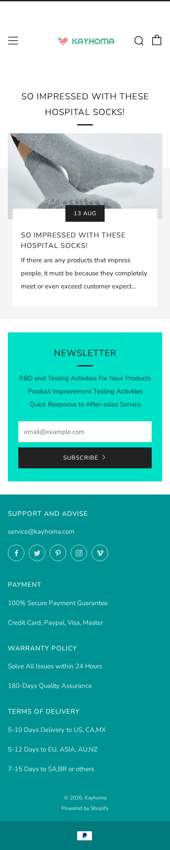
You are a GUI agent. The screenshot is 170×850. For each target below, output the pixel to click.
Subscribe (81, 458)
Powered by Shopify (85, 808)
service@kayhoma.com (41, 531)
